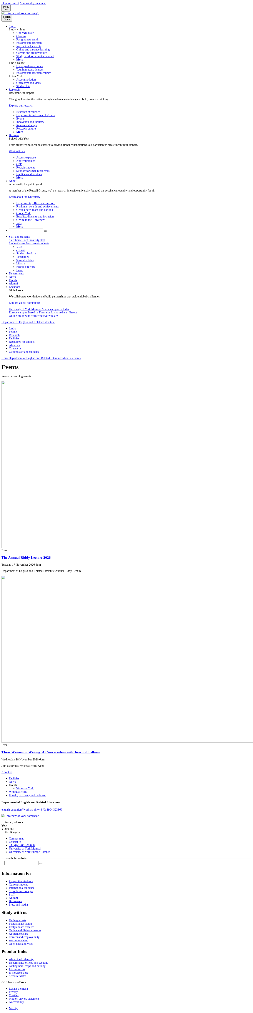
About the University (21, 959)
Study (12, 26)
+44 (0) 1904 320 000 (22, 845)
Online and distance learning (25, 930)
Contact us (15, 348)
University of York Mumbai (25, 848)
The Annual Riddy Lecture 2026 (26, 557)
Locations (14, 286)
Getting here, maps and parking (27, 966)
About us (14, 345)
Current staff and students (24, 351)
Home (5, 358)
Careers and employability (24, 937)
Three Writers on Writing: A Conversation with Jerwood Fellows (50, 752)
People (13, 331)
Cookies (14, 995)
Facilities (14, 338)
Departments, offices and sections (28, 962)
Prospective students (21, 881)
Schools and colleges (21, 891)
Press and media (18, 904)
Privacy (13, 992)
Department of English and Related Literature (28, 322)
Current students (18, 884)
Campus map (16, 838)
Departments (16, 273)
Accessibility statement (33, 3)
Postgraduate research (21, 927)
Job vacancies (17, 969)
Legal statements (18, 988)
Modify (13, 1008)
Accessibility (16, 1002)
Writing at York (18, 791)
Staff (11, 894)
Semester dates (17, 976)
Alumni (13, 283)
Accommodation (18, 940)
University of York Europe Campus (29, 851)
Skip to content (10, 3)
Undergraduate (17, 920)
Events (13, 280)
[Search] (45, 231)
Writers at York (25, 788)
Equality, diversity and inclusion (27, 795)
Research (14, 89)
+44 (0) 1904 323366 (49, 809)
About (12, 180)
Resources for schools (21, 341)
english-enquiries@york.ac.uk (19, 809)
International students (21, 887)
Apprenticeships (18, 933)
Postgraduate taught (20, 923)
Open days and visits (21, 943)
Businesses (15, 901)
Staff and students (19, 236)
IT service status (18, 972)
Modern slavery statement (24, 998)
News (12, 276)
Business (14, 135)
